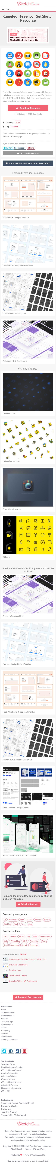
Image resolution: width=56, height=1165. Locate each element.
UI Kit (21, 936)
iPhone (44, 940)
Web (35, 936)
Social (24, 945)
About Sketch (6, 1036)
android (14, 126)
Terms (28, 1148)
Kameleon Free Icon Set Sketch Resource (28, 18)
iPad (6, 945)
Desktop (7, 924)
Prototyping (5, 1030)
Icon (22, 919)
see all (23, 954)
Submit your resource (9, 1039)
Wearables (15, 940)
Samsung (14, 945)
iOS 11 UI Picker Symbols (11, 1082)
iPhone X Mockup (8, 1079)
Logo (30, 924)
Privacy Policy (39, 1148)
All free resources (8, 1012)
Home (3, 1009)
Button (47, 919)
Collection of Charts (8, 1076)
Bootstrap (34, 945)
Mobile (29, 919)
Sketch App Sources (32, 1145)
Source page (17, 136)
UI (5, 919)
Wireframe (13, 919)
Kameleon (42, 133)
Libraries (4, 1018)
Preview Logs (15, 970)
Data (6, 940)
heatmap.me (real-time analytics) (34, 1160)
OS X (25, 940)
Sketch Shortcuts (7, 1015)
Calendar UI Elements (9, 1085)
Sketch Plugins (7, 1024)
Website (6, 136)
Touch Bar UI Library (18, 975)
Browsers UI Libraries (18, 964)
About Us (4, 1033)
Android (13, 936)
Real (16, 924)
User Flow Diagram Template (12, 1067)
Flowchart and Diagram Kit (11, 1088)
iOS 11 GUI (5, 1091)
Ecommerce (45, 936)
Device (38, 919)
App (28, 936)
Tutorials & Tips (7, 1021)
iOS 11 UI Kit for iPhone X (11, 1070)
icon (18, 122)
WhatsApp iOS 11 (8, 1064)
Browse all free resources (29, 997)
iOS (5, 936)
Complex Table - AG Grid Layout (23, 981)
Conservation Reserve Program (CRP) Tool (27, 959)
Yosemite (34, 940)
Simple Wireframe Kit (9, 1073)
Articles (4, 1027)
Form (23, 924)
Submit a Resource (29, 904)
